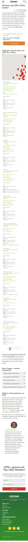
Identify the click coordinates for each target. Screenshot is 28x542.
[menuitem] (4, 1)
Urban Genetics (6, 82)
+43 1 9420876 (7, 279)
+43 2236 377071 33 (9, 149)
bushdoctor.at (7, 146)
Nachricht (4, 358)
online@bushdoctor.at (9, 151)
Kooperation (5, 512)
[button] (17, 75)
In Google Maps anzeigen (9, 86)
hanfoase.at (7, 230)
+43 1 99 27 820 (8, 91)
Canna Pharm (6, 248)
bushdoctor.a (7, 148)
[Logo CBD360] (13, 1)
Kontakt (4, 514)
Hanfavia (5, 169)
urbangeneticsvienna (9, 89)
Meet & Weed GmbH (7, 272)
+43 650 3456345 (8, 231)
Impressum (14, 531)
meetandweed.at (8, 278)
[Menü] (4, 1)
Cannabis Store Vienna (8, 321)
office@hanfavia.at (9, 180)
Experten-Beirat (6, 507)
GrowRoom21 (6, 196)
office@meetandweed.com (10, 281)
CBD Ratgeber (6, 519)
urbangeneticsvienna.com (10, 88)
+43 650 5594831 (8, 121)
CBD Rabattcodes (7, 522)
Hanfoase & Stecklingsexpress (10, 223)
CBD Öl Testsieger (7, 521)
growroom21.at (8, 202)
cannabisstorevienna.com (10, 327)
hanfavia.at (7, 175)
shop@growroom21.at (9, 205)
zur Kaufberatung (14, 43)
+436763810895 (8, 329)
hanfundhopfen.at (8, 120)
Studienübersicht (6, 410)
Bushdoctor (5, 140)
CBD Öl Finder (6, 524)
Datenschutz (21, 531)
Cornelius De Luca (22, 9)
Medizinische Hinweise (7, 536)
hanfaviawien (7, 177)
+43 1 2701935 (7, 203)
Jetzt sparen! (14, 489)
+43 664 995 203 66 (9, 178)
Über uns (4, 506)
